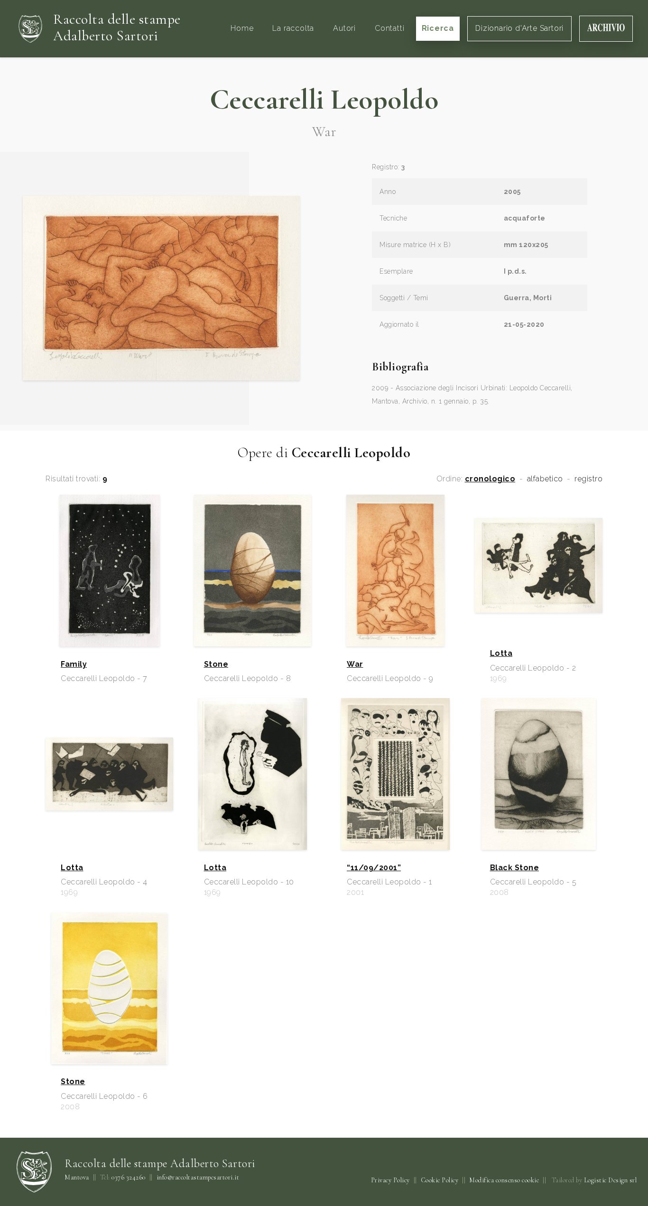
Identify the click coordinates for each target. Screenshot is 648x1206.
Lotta (501, 653)
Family (74, 664)
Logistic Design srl (610, 1180)
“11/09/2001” (374, 868)
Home (242, 28)
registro (588, 479)
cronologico (490, 479)
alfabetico (545, 479)
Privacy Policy (390, 1180)
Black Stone (514, 868)
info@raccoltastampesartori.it (198, 1177)
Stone (216, 664)
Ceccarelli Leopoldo (324, 100)
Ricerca (438, 28)
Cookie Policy (440, 1180)
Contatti (389, 28)
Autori (344, 28)
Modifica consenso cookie (504, 1180)
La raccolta (293, 28)
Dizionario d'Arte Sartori (519, 28)
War (355, 664)
